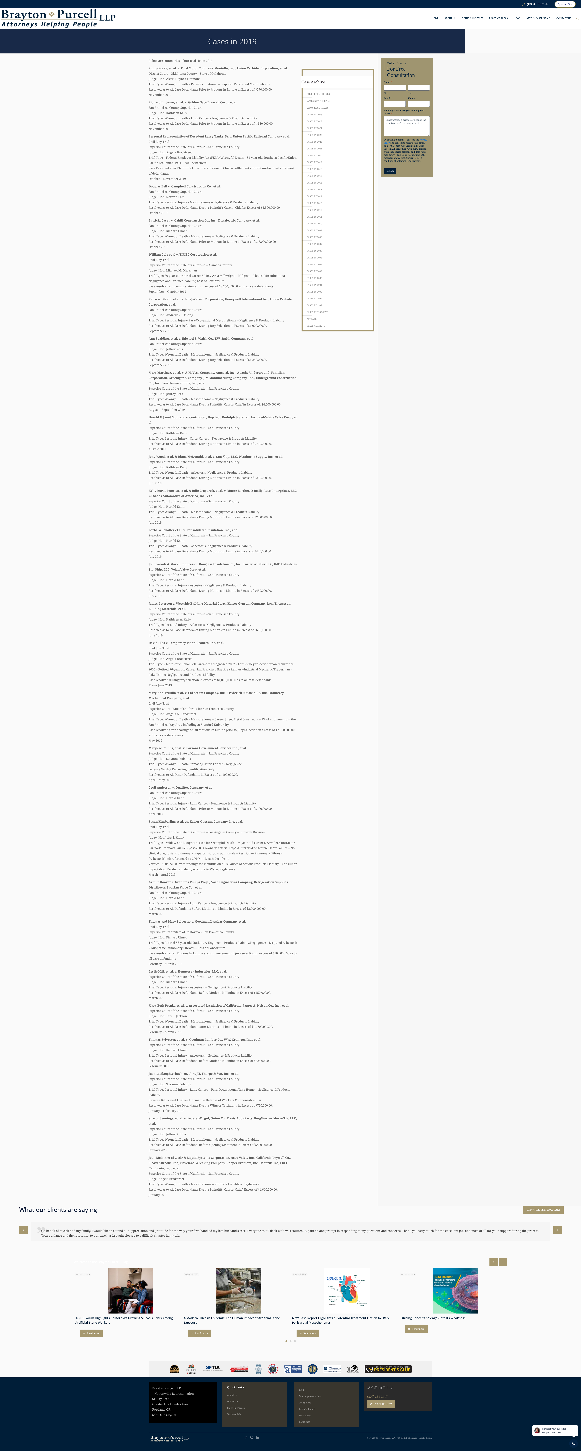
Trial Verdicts (316, 325)
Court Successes (236, 1407)
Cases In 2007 (314, 243)
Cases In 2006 (314, 250)
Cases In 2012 (314, 209)
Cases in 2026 (314, 114)
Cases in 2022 (314, 141)
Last (410, 93)
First (386, 93)
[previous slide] (23, 1230)
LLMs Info (304, 1421)
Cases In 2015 (314, 189)
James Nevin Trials (318, 100)
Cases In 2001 (314, 284)
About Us (232, 1394)
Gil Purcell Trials (318, 94)
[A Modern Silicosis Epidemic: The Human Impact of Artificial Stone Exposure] (238, 1291)
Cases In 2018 (314, 168)
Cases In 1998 (314, 305)
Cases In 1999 (314, 298)
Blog (301, 1389)
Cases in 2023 (314, 134)
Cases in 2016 (314, 182)
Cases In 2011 (314, 216)
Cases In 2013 (314, 203)
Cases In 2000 (314, 291)
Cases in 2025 (314, 121)
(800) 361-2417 (377, 1397)
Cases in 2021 (314, 148)
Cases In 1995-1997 (317, 312)
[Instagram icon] (251, 1437)
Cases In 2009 (314, 230)
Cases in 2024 (314, 128)
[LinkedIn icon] (257, 1437)
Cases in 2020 (314, 155)
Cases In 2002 (314, 278)
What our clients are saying (58, 1209)
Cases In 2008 (314, 237)
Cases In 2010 (314, 223)
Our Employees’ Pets (310, 1396)
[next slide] (557, 1230)
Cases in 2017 (314, 175)
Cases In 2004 (314, 264)
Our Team (232, 1401)
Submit (390, 171)
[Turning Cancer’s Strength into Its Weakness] (455, 1291)
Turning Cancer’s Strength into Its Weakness (433, 1318)
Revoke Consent (425, 1438)
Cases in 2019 (314, 162)
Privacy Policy (307, 1408)
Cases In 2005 (314, 257)
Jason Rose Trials (317, 107)
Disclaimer (305, 1415)
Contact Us (305, 1402)
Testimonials (234, 1414)
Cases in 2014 (314, 196)
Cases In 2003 (314, 271)
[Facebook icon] (245, 1437)
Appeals (312, 318)
